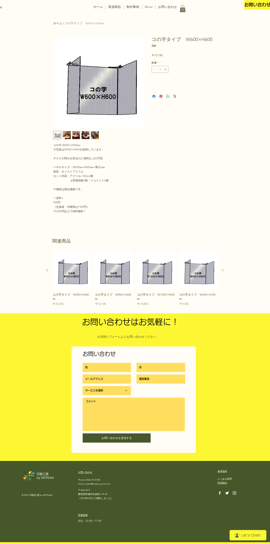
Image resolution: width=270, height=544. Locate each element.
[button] (115, 7)
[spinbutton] (160, 69)
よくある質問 (224, 478)
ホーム (57, 23)
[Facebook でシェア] (154, 96)
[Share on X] (175, 96)
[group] (135, 280)
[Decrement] (154, 69)
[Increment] (165, 69)
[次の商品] (223, 270)
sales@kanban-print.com (98, 483)
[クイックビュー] (72, 270)
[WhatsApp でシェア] (168, 96)
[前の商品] (47, 270)
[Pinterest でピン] (161, 96)
